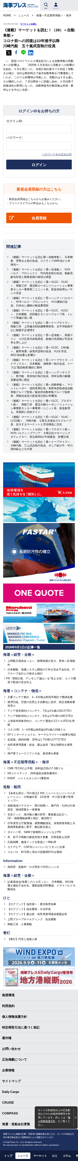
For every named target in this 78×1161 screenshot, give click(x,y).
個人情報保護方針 (14, 1016)
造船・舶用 (12, 787)
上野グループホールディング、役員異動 (31, 919)
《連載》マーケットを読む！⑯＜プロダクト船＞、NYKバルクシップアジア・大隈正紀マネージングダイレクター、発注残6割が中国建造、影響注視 (42, 433)
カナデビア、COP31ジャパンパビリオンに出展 (36, 847)
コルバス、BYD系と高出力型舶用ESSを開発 (34, 852)
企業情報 (8, 1070)
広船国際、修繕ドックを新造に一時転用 (31, 842)
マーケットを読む (28, 24)
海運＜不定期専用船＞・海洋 (26, 762)
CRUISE (8, 1102)
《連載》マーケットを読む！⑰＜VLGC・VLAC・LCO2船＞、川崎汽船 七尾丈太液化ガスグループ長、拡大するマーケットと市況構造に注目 (41, 420)
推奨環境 (8, 995)
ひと (6, 898)
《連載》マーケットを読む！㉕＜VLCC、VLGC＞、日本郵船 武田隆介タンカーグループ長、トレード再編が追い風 (42, 314)
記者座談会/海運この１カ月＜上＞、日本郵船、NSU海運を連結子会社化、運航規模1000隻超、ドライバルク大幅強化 (41, 885)
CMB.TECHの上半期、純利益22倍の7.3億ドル (35, 768)
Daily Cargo (10, 1091)
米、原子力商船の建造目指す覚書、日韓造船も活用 (38, 837)
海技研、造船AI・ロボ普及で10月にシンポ (33, 866)
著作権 (6, 1038)
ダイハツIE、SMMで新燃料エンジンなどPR (34, 832)
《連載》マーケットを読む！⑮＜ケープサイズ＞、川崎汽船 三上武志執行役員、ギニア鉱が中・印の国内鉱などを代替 (42, 445)
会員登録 (39, 218)
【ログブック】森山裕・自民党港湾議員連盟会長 (37, 914)
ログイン (39, 165)
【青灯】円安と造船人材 (22, 939)
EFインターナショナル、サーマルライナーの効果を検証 (41, 734)
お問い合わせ (11, 1048)
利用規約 (8, 1006)
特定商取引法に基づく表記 (21, 1027)
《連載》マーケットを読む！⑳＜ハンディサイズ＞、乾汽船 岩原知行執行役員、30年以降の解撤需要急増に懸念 (40, 376)
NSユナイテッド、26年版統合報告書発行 (32, 773)
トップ (8, 1155)
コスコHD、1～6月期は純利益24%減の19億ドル (36, 729)
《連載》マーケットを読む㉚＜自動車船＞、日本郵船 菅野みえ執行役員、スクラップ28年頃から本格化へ (42, 261)
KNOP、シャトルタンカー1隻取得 (28, 778)
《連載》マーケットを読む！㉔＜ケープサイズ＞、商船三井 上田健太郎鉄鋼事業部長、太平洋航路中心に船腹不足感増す (42, 326)
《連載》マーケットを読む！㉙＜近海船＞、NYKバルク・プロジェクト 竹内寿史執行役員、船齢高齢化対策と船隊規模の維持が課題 (42, 273)
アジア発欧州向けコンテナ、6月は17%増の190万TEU (40, 715)
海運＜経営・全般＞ (19, 655)
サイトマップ (11, 1081)
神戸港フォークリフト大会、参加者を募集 (33, 753)
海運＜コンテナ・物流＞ (22, 691)
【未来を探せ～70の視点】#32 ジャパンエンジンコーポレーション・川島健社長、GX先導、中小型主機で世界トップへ (41, 797)
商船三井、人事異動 (19, 924)
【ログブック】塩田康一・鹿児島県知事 (31, 904)
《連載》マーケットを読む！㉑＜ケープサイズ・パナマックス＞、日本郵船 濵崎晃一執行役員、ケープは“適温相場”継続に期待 (42, 363)
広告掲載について (14, 1059)
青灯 (6, 933)
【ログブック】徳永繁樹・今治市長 (29, 909)
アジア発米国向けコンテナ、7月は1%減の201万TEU (39, 710)
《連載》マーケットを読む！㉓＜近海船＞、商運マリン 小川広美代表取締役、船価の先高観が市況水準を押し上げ (42, 339)
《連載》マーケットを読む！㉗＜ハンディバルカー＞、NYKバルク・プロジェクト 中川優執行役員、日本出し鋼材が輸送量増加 (42, 302)
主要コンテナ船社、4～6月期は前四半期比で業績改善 (40, 697)
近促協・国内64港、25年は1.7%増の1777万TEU (36, 739)
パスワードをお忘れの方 (57, 154)
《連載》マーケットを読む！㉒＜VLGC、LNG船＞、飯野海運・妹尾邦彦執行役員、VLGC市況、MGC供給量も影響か (40, 351)
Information (12, 861)
